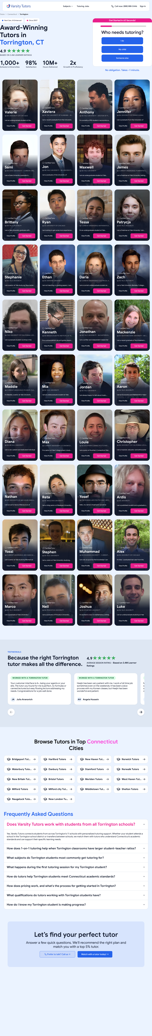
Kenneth (49, 332)
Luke (121, 606)
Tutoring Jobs (83, 6)
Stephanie (13, 277)
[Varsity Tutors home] (18, 6)
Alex (120, 551)
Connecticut (12, 14)
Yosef (84, 496)
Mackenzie (126, 332)
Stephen (49, 552)
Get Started (26, 126)
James (122, 167)
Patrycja (124, 222)
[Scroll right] (140, 712)
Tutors (2, 14)
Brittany (11, 222)
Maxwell (86, 167)
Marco (10, 606)
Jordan (85, 387)
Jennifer (124, 111)
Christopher (127, 441)
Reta (46, 497)
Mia (45, 386)
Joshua (85, 606)
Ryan (46, 222)
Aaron (122, 386)
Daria (84, 277)
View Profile (11, 126)
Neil (45, 606)
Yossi (9, 551)
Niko (8, 331)
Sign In (143, 6)
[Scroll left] (11, 712)
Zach (121, 277)
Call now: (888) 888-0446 (126, 6)
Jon (45, 166)
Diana (9, 441)
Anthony (86, 112)
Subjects (67, 6)
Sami (9, 167)
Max (45, 442)
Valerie (11, 112)
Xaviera (48, 111)
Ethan (47, 277)
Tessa (84, 222)
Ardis (121, 497)
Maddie (11, 386)
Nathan (11, 496)
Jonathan (87, 331)
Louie (84, 442)
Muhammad (89, 551)
